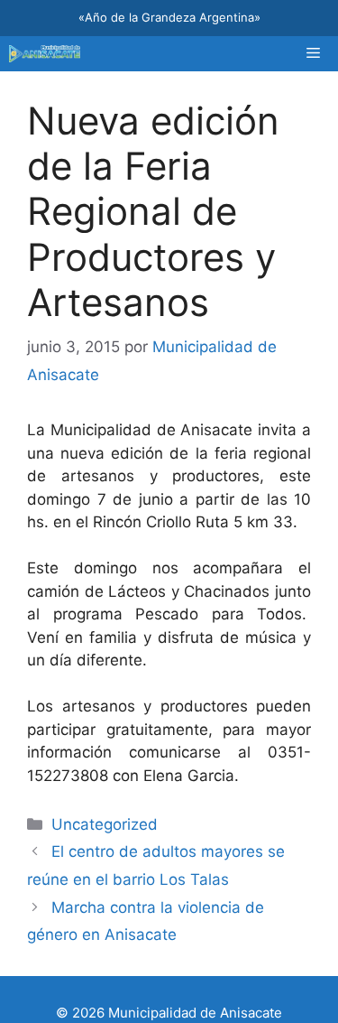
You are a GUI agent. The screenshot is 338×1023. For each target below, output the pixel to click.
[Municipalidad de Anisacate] (44, 53)
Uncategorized (104, 824)
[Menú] (313, 53)
